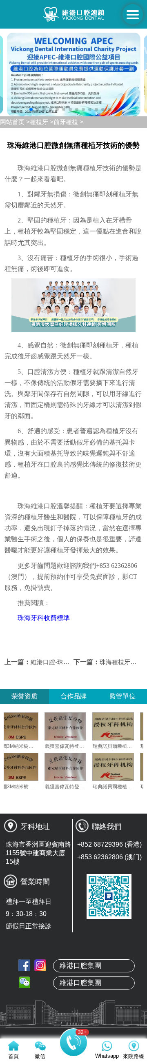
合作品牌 (73, 696)
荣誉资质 (24, 696)
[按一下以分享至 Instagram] (40, 965)
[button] (31, 109)
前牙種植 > (68, 121)
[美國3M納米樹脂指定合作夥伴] (28, 726)
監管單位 (122, 696)
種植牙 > (41, 121)
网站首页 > (15, 121)
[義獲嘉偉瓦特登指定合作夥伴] (76, 726)
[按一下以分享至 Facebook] (24, 965)
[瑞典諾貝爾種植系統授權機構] (124, 726)
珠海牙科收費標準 (44, 617)
